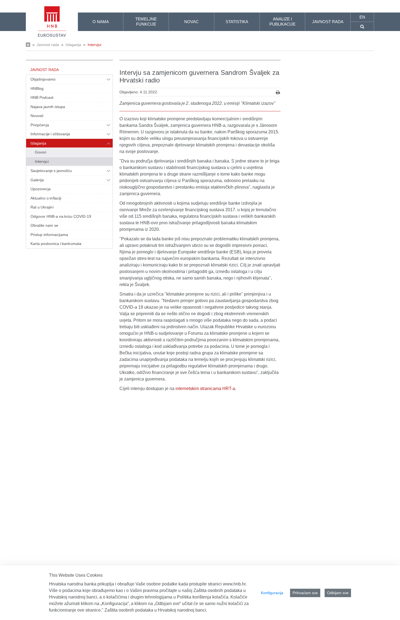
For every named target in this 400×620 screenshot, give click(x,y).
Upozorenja (40, 189)
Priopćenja (39, 125)
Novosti (37, 115)
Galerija (37, 180)
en (362, 17)
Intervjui (94, 44)
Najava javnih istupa (47, 107)
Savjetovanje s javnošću (51, 170)
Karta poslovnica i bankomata (55, 243)
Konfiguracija (272, 593)
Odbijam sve (338, 593)
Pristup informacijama (49, 234)
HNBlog (37, 88)
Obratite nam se (44, 225)
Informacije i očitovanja (50, 134)
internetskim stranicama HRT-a (205, 388)
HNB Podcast (41, 97)
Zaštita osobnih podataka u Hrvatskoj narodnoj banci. (155, 610)
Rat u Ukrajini (42, 207)
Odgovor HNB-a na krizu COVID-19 (60, 216)
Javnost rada (48, 44)
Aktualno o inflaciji (45, 198)
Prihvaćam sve (305, 593)
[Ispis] (278, 92)
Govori (40, 152)
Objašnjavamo (43, 79)
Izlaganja (73, 44)
